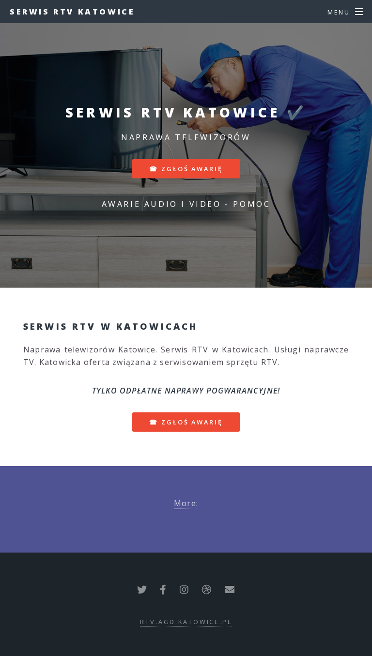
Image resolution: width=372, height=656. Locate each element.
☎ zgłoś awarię (185, 168)
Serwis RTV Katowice (72, 11)
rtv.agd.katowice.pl (186, 621)
